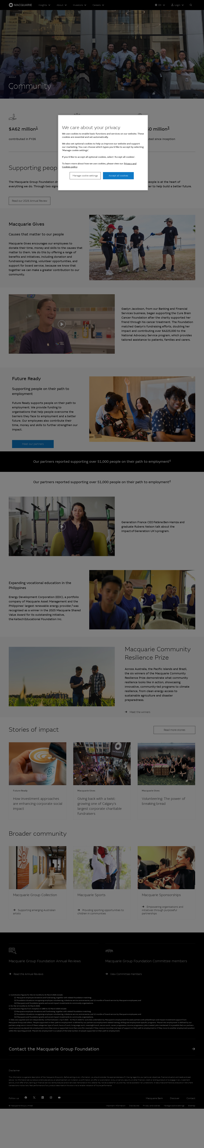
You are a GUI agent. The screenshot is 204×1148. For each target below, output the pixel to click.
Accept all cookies (118, 175)
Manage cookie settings (85, 175)
